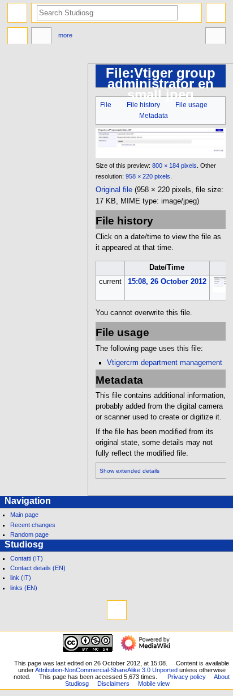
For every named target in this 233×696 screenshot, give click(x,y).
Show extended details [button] (129, 471)
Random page (29, 534)
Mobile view (154, 683)
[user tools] (216, 13)
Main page (24, 514)
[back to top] (117, 610)
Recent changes (32, 524)
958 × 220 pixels (148, 176)
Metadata (153, 116)
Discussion (41, 37)
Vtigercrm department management (164, 363)
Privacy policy (186, 676)
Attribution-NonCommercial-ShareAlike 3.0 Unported (106, 670)
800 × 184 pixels (174, 165)
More (65, 35)
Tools (215, 37)
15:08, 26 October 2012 (167, 282)
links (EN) (23, 587)
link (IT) (20, 577)
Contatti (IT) (26, 558)
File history (143, 105)
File (105, 105)
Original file (114, 190)
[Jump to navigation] (17, 13)
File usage (191, 105)
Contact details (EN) (38, 568)
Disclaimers (113, 683)
